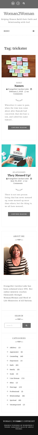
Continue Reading (19, 127)
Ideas (12, 383)
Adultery (13, 348)
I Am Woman (14, 378)
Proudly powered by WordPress (18, 425)
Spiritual (13, 400)
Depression (14, 361)
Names (19, 86)
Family (19, 83)
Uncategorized (15, 405)
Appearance (14, 352)
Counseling (14, 356)
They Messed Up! (19, 175)
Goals (12, 374)
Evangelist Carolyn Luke (18, 89)
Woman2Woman (19, 13)
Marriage (13, 387)
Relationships (19, 172)
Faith (12, 365)
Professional (14, 391)
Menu (7, 31)
